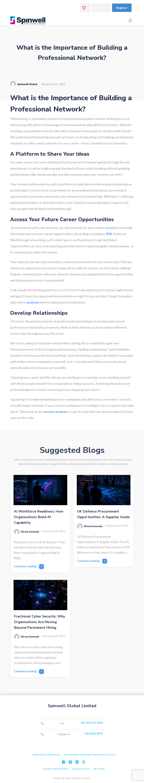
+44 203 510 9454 (91, 723)
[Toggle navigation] (130, 20)
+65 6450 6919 (93, 733)
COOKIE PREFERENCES (55, 769)
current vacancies (55, 412)
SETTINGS (99, 769)
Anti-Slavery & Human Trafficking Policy (90, 754)
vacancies (32, 302)
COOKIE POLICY (81, 769)
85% (109, 234)
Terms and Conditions (46, 754)
